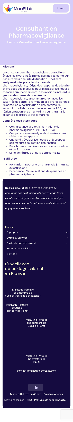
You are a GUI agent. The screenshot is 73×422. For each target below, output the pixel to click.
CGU (29, 400)
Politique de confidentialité (50, 400)
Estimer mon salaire (18, 248)
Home (11, 42)
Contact (12, 254)
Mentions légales (14, 400)
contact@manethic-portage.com (36, 370)
